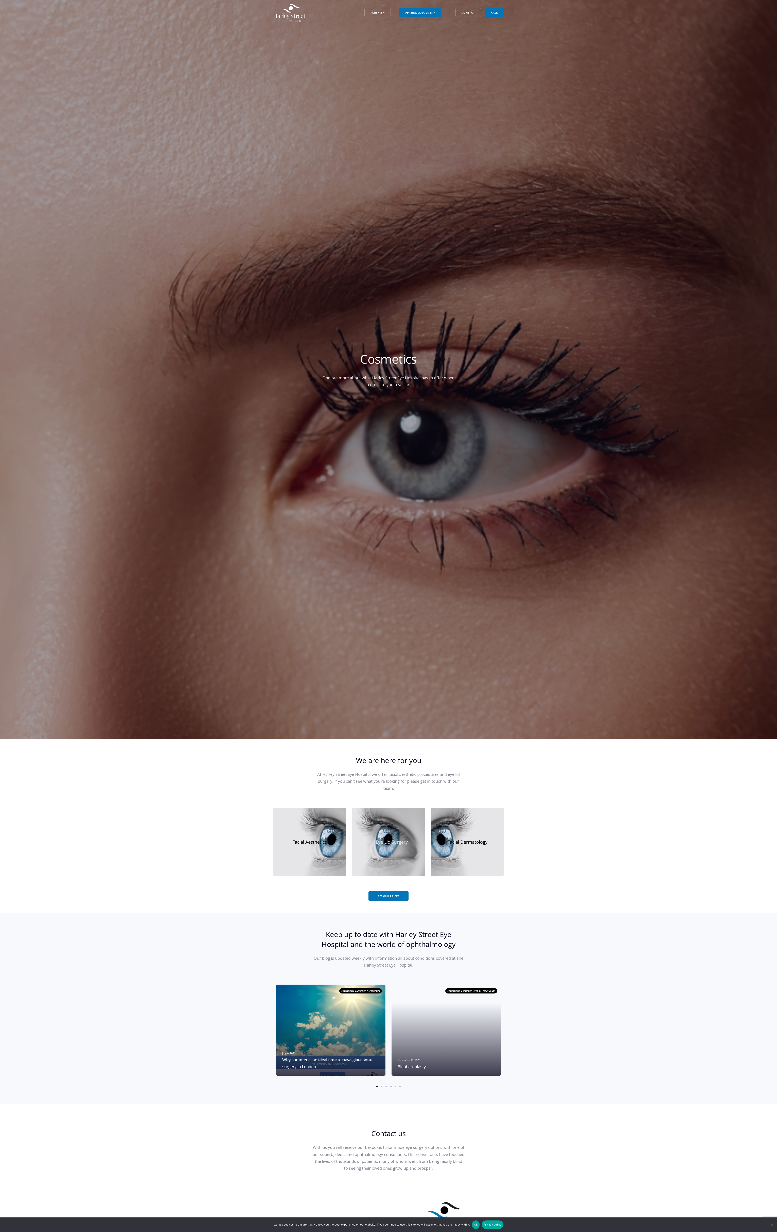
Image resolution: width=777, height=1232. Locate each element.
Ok (476, 1224)
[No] (772, 1225)
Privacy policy (492, 1224)
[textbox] (309, 842)
